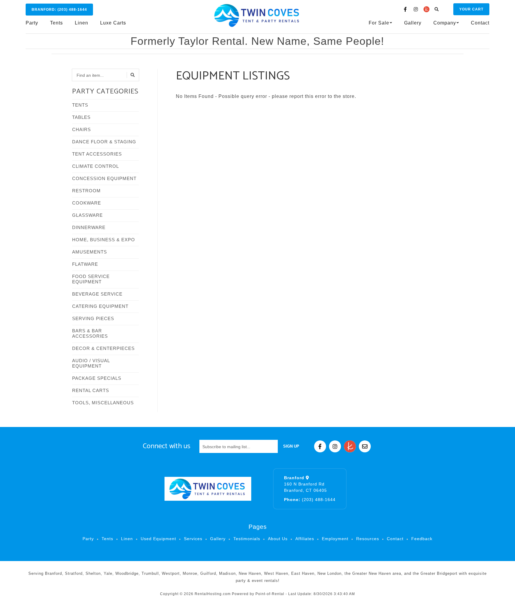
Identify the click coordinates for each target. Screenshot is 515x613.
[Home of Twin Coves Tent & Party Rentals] (208, 489)
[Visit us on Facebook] (406, 9)
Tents (56, 22)
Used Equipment (158, 538)
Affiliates (304, 538)
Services (193, 538)
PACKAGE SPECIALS (96, 378)
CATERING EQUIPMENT (100, 306)
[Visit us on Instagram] (416, 9)
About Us (278, 538)
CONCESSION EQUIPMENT (104, 178)
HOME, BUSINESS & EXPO (103, 239)
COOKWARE (86, 202)
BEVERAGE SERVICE (97, 293)
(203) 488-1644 (310, 499)
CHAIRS (81, 129)
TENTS (80, 104)
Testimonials (246, 538)
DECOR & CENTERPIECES (103, 348)
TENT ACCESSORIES (97, 153)
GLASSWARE (87, 215)
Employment (335, 538)
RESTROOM (86, 190)
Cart (471, 9)
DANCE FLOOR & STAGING (104, 141)
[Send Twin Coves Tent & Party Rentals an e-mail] (365, 446)
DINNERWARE (89, 227)
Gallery (412, 22)
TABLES (81, 117)
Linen (81, 22)
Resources (367, 538)
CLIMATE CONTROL (95, 166)
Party (32, 22)
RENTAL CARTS (90, 390)
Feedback (421, 538)
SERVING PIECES (93, 318)
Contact (480, 22)
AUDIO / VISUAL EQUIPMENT (91, 363)
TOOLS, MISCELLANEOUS (103, 402)
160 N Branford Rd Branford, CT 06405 (305, 484)
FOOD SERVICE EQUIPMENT (91, 279)
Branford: (59, 9)
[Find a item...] (133, 75)
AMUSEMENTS (89, 251)
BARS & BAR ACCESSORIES (90, 333)
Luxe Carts (113, 22)
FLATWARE (85, 264)
